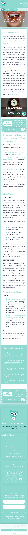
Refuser (14, 533)
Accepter (14, 530)
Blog (14, 450)
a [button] (21, 4)
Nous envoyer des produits (14, 456)
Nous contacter (14, 453)
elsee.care (17, 154)
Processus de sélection (14, 444)
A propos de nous (14, 441)
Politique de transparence (14, 447)
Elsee (5, 36)
